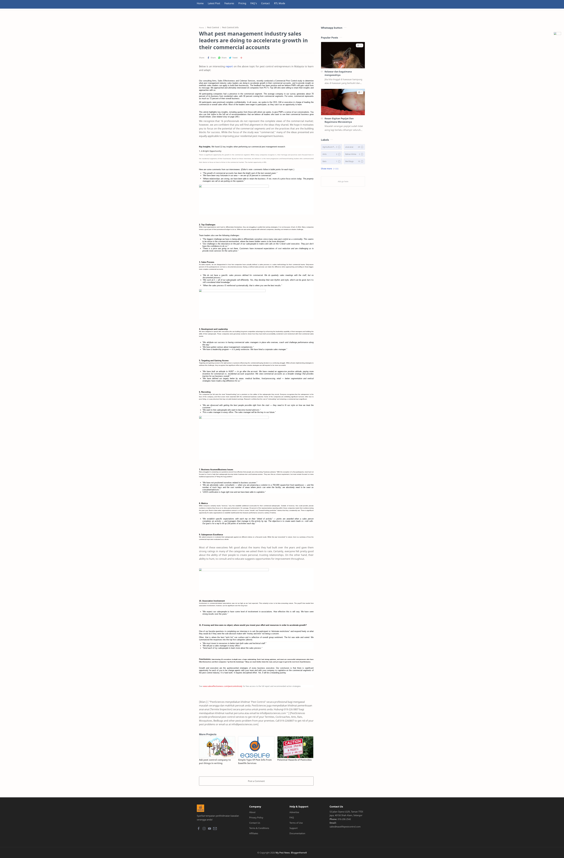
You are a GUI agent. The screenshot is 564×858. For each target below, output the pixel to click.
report (229, 66)
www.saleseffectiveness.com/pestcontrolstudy (222, 686)
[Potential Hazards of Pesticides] (295, 747)
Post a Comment (256, 781)
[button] (211, 58)
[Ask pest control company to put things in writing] (217, 747)
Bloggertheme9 (299, 852)
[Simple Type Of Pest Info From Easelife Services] (256, 747)
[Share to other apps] (241, 57)
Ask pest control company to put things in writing (215, 761)
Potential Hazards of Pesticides (294, 759)
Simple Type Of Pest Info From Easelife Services (255, 761)
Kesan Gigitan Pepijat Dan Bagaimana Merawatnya (339, 120)
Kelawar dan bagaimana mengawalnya (338, 73)
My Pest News (283, 852)
